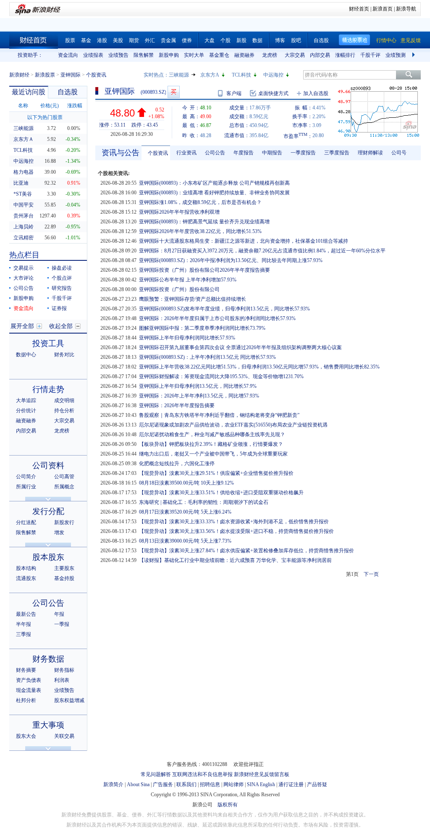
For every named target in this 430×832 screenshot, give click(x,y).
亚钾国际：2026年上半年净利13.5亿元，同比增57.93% (199, 396)
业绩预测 (395, 55)
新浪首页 (382, 9)
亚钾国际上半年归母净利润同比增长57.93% (187, 338)
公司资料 (48, 465)
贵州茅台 (23, 216)
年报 (59, 614)
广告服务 (163, 784)
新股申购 (169, 55)
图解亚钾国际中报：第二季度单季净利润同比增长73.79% (202, 328)
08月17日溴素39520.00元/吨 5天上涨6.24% (185, 512)
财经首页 (359, 9)
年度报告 (243, 153)
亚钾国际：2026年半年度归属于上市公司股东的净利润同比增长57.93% (217, 318)
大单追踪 (26, 400)
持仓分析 (64, 410)
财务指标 (64, 670)
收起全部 (61, 326)
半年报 (23, 624)
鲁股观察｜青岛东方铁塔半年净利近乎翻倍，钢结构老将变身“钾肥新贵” (219, 415)
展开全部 (22, 326)
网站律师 (233, 784)
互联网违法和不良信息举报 (202, 774)
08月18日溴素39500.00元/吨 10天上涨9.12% (186, 483)
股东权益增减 (69, 700)
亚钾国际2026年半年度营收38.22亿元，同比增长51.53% (200, 231)
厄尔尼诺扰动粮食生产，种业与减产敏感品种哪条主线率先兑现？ (212, 434)
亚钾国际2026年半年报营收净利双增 (179, 212)
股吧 (296, 40)
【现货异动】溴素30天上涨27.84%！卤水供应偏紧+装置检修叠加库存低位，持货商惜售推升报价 (246, 551)
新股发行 (64, 522)
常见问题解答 (156, 774)
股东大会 (26, 736)
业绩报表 (93, 55)
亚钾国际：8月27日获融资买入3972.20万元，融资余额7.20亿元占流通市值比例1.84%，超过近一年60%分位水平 (262, 251)
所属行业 (26, 487)
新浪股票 (45, 75)
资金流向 (68, 55)
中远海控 (273, 75)
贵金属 (168, 40)
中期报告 (272, 153)
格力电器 (23, 172)
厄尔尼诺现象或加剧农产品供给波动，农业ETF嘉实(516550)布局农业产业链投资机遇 (233, 425)
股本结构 (26, 568)
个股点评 (62, 278)
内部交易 (320, 55)
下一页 (371, 574)
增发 (59, 532)
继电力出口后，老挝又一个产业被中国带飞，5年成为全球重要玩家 (213, 454)
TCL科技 (241, 75)
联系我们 (186, 784)
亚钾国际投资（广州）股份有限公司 (179, 289)
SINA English (261, 784)
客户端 (233, 93)
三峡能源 (179, 75)
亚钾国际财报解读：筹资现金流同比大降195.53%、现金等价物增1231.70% (221, 376)
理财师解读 (370, 153)
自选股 (321, 40)
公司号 (398, 153)
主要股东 (64, 568)
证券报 (59, 308)
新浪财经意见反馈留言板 (261, 774)
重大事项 (48, 725)
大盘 (210, 40)
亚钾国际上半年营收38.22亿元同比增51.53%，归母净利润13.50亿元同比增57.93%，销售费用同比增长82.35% (259, 367)
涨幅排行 (345, 55)
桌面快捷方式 (273, 93)
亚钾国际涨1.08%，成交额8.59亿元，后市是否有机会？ (200, 202)
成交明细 (64, 400)
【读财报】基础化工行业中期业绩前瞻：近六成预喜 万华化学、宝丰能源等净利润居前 (235, 560)
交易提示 (23, 268)
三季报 (23, 634)
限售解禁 (144, 55)
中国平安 (23, 205)
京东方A (209, 75)
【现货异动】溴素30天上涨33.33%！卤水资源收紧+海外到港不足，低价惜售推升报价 (234, 522)
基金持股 (64, 578)
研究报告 (62, 288)
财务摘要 (26, 670)
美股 (118, 40)
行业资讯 (186, 153)
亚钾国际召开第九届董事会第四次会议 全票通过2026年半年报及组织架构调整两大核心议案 (240, 347)
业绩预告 (118, 55)
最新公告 (26, 614)
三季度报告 (336, 153)
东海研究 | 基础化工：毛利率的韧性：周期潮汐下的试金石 (203, 502)
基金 (86, 40)
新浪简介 (113, 784)
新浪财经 (19, 75)
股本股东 (48, 557)
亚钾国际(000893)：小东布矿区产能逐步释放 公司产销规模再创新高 (214, 183)
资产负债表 (28, 680)
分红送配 (26, 522)
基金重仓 (219, 55)
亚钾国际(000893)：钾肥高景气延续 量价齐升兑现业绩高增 (204, 222)
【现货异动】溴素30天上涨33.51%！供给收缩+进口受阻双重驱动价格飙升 (221, 492)
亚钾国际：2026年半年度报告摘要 (177, 405)
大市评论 (23, 278)
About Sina (138, 784)
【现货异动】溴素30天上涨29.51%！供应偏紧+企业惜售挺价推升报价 (216, 473)
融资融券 (244, 55)
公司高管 (64, 477)
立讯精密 (23, 238)
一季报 (61, 624)
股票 (70, 40)
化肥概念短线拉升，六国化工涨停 (177, 463)
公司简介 (26, 477)
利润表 (61, 680)
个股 (225, 40)
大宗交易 (295, 55)
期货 (134, 40)
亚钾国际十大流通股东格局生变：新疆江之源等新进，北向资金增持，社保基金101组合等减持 (243, 241)
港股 (102, 40)
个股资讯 (158, 153)
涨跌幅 (74, 106)
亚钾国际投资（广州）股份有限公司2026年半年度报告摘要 (204, 270)
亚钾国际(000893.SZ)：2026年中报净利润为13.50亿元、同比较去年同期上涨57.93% (230, 260)
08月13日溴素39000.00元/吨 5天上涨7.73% (185, 541)
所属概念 (64, 487)
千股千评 (370, 55)
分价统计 (26, 410)
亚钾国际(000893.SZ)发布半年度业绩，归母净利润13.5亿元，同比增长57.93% (224, 309)
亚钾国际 (70, 75)
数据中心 (26, 355)
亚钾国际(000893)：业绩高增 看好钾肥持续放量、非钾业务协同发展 (214, 193)
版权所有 (228, 805)
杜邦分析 (26, 700)
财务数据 (48, 658)
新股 (241, 40)
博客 (280, 40)
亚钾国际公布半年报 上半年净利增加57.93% (187, 280)
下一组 (414, 55)
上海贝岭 (23, 227)
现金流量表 (28, 690)
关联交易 (64, 736)
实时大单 (194, 55)
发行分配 (48, 511)
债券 (187, 40)
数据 (257, 40)
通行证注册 (291, 784)
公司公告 (23, 288)
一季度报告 (303, 153)
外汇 (150, 40)
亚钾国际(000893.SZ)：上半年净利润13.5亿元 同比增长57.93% (207, 357)
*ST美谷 (22, 194)
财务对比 (64, 355)
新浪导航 (406, 9)
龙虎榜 (269, 55)
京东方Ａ (23, 139)
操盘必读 (62, 268)
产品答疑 (317, 784)
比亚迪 (21, 183)
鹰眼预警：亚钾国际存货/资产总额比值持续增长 (192, 299)
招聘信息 (210, 784)
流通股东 (26, 578)
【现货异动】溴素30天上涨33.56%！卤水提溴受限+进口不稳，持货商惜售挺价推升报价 (236, 531)
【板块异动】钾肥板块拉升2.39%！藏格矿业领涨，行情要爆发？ (211, 444)
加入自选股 (315, 93)
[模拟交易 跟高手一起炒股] (174, 92)
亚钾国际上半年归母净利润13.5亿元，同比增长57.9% (198, 386)
